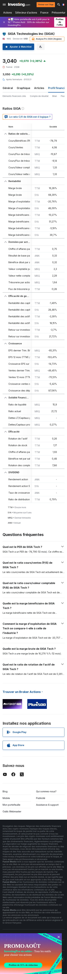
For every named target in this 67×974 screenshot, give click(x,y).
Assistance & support (47, 804)
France (44, 12)
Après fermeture (14, 79)
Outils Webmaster (12, 811)
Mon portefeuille (11, 804)
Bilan (54, 96)
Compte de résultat (39, 96)
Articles (39, 88)
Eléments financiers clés (14, 96)
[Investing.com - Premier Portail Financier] (19, 5)
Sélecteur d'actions (26, 12)
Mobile (6, 798)
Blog (5, 791)
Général (8, 88)
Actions (7, 12)
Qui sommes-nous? (46, 791)
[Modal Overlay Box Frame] (31, 953)
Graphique (23, 88)
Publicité (40, 798)
